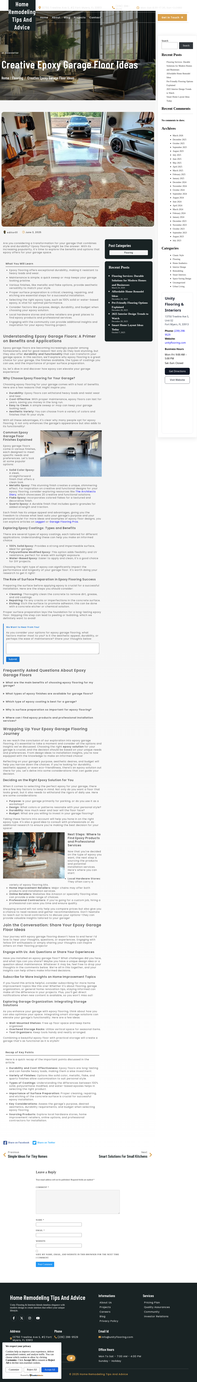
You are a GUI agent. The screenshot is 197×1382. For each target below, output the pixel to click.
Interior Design (179, 267)
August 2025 (178, 151)
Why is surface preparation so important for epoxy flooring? (49, 709)
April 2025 (177, 167)
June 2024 (177, 202)
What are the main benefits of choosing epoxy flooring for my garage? (48, 684)
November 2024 (180, 186)
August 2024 (178, 198)
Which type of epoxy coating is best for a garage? (41, 701)
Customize (14, 1369)
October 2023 (179, 229)
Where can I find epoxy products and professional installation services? (48, 719)
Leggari (40, 522)
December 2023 (179, 221)
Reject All (32, 1369)
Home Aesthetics (180, 263)
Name (40, 1220)
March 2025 (178, 170)
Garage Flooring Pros (64, 522)
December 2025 (179, 139)
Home (5, 78)
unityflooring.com (175, 342)
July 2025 (177, 155)
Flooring (17, 78)
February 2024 (179, 213)
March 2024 (178, 209)
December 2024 (179, 182)
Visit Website (177, 380)
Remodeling (178, 271)
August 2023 (178, 236)
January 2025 (178, 178)
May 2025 (177, 163)
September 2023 (180, 233)
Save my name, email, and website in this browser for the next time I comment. (77, 1256)
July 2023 (177, 240)
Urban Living (179, 286)
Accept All (49, 1369)
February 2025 (179, 174)
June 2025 (177, 159)
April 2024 (177, 205)
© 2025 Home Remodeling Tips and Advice (98, 1374)
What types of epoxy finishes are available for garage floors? (49, 693)
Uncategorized (179, 282)
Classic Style (178, 255)
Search (165, 40)
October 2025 (179, 143)
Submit (13, 659)
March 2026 (178, 135)
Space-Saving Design (182, 278)
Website (41, 1241)
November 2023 (180, 225)
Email (40, 1230)
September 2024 (180, 194)
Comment (42, 1187)
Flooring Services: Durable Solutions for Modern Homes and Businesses (129, 280)
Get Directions (177, 371)
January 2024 (178, 217)
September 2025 (180, 147)
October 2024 (179, 190)
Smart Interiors (179, 275)
